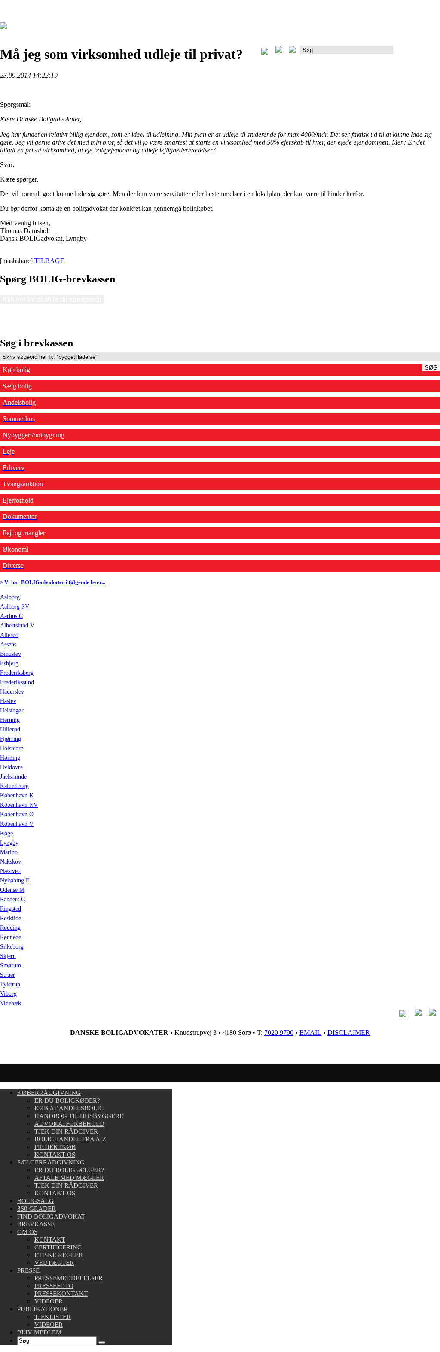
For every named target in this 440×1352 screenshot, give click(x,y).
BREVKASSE (36, 1224)
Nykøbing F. (15, 880)
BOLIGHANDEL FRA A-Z (70, 1139)
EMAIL (310, 1032)
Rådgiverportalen (416, 53)
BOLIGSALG (35, 1200)
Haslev (8, 701)
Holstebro (12, 748)
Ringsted (10, 909)
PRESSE (28, 1270)
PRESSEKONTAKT (61, 1293)
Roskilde (10, 918)
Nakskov (10, 861)
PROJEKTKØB (55, 1146)
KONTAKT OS (54, 1154)
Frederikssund (17, 682)
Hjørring (10, 739)
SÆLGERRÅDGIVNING (51, 1162)
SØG (431, 367)
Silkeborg (12, 946)
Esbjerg (9, 663)
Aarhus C (11, 616)
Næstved (10, 871)
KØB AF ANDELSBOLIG (69, 1108)
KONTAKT (49, 1239)
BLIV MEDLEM (39, 1332)
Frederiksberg (17, 673)
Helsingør (12, 710)
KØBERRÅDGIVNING (49, 1092)
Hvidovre (11, 767)
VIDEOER (48, 1301)
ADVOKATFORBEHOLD (69, 1123)
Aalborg (10, 597)
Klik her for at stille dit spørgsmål (52, 299)
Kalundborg (14, 786)
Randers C (12, 899)
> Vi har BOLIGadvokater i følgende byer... (52, 582)
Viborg (8, 994)
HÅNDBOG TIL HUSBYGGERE (78, 1116)
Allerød (9, 635)
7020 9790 (278, 1032)
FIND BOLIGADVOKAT (51, 1216)
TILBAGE (49, 260)
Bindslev (10, 654)
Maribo (9, 852)
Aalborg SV (14, 606)
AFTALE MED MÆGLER (69, 1177)
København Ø (17, 814)
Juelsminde (13, 776)
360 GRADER (36, 1208)
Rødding (10, 928)
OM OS (27, 1231)
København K (17, 795)
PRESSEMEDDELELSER (68, 1278)
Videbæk (10, 1003)
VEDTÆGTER (54, 1262)
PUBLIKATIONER (42, 1309)
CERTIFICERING (58, 1247)
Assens (8, 644)
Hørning (10, 758)
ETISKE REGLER (58, 1255)
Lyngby (9, 843)
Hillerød (10, 729)
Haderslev (12, 691)
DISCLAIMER (348, 1032)
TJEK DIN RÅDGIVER (66, 1131)
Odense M (12, 890)
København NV (19, 805)
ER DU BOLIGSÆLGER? (69, 1170)
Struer (7, 975)
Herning (10, 720)
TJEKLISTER (52, 1316)
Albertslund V (17, 625)
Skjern (8, 956)
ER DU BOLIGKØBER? (67, 1100)
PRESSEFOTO (53, 1285)
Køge (6, 833)
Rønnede (10, 937)
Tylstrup (10, 984)
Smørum (10, 965)
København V (17, 824)
